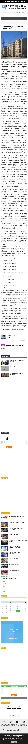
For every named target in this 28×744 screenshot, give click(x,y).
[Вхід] (7, 439)
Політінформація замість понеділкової (15, 553)
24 (10, 610)
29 (2, 612)
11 (13, 606)
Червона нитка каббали (14, 570)
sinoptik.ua (8, 593)
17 (10, 608)
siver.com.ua (10, 730)
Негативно (5, 691)
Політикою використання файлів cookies (12, 739)
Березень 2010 (14, 600)
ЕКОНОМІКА (13, 22)
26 (17, 610)
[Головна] (14, 8)
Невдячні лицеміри (13, 558)
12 (17, 606)
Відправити (8, 447)
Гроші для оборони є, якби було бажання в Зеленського (16, 547)
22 (2, 610)
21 (25, 608)
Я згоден (14, 742)
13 (21, 606)
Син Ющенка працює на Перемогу (17, 522)
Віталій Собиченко (20, 345)
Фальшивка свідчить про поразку (17, 516)
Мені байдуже (6, 693)
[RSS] (24, 722)
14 (25, 606)
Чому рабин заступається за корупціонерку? (16, 529)
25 (13, 610)
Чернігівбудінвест (17, 346)
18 (13, 608)
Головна (3, 22)
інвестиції (3, 348)
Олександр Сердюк (10, 345)
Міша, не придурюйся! (14, 564)
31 (10, 612)
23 (6, 610)
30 (6, 612)
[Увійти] (19, 12)
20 (21, 608)
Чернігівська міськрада (7, 346)
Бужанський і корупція (14, 534)
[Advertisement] (14, 389)
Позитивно (5, 689)
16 (6, 608)
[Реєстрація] (23, 12)
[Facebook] (4, 722)
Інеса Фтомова (11, 335)
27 (21, 610)
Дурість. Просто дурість (15, 366)
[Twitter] (11, 722)
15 (2, 608)
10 (10, 606)
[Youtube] (17, 722)
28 (25, 610)
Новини (8, 22)
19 (17, 608)
